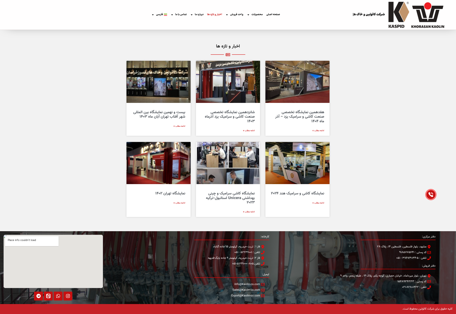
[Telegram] (38, 296)
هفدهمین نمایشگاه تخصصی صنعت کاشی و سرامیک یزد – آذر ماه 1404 (299, 116)
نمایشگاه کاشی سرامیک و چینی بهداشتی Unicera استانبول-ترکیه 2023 (230, 197)
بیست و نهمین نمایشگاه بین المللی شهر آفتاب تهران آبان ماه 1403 (159, 114)
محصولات (257, 15)
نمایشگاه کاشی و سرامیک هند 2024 (297, 193)
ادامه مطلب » (318, 130)
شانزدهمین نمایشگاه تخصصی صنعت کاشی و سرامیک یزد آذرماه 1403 (230, 116)
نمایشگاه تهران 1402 (170, 193)
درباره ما (199, 15)
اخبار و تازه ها (214, 15)
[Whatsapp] (58, 296)
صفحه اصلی (273, 15)
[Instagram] (67, 296)
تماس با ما (181, 15)
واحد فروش (236, 15)
